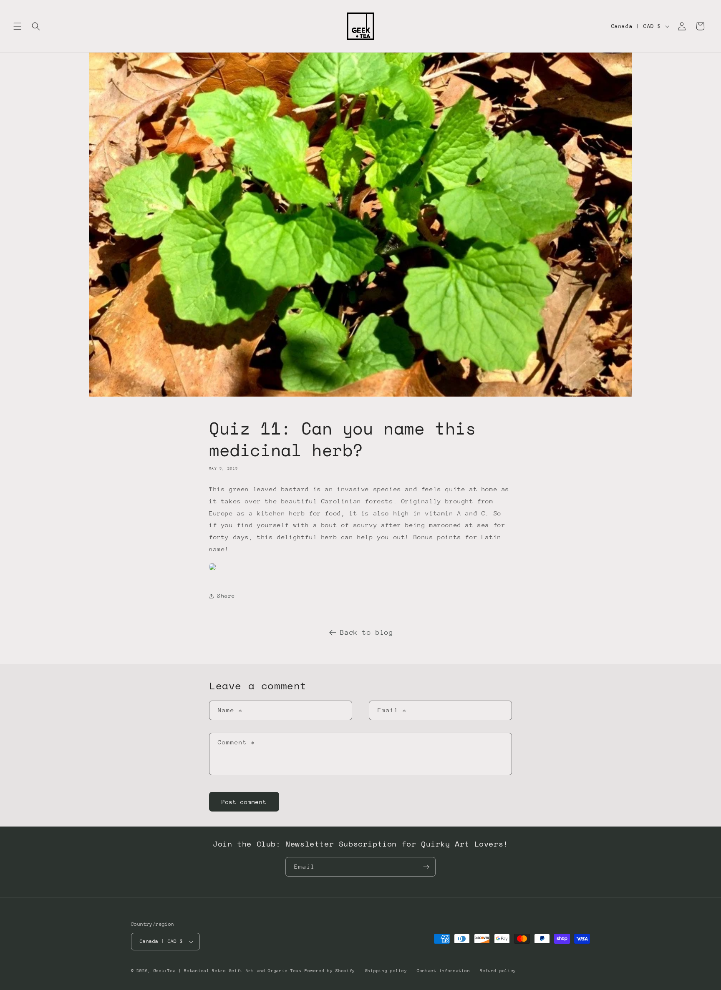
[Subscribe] (426, 867)
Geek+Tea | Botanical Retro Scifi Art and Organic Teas (228, 970)
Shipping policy (386, 970)
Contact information (443, 970)
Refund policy (498, 970)
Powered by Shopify (330, 970)
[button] (17, 26)
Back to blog (366, 632)
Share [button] (226, 596)
